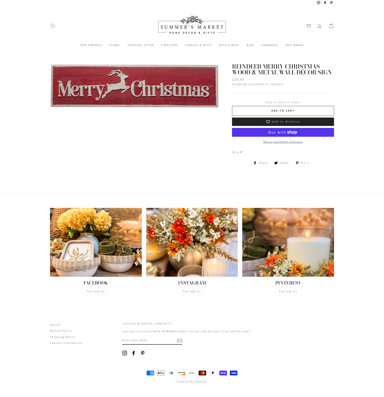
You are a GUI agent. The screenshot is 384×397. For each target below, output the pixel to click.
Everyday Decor (141, 45)
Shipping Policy (62, 337)
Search (55, 325)
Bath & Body (229, 45)
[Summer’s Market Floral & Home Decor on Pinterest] (142, 353)
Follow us (192, 291)
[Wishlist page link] (309, 26)
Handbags (270, 45)
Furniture (169, 45)
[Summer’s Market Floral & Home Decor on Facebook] (133, 353)
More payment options (283, 142)
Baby (250, 45)
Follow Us (96, 291)
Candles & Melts (198, 45)
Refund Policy (61, 331)
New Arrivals (91, 45)
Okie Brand (294, 45)
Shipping (239, 84)
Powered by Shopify (192, 381)
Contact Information (66, 343)
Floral (115, 45)
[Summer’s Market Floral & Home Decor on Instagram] (124, 353)
